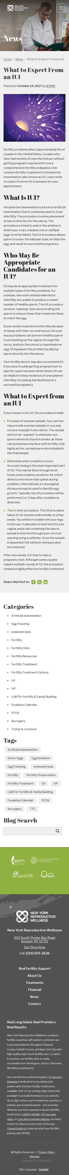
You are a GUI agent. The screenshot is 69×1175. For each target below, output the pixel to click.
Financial (34, 990)
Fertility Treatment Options (30, 672)
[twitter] (39, 582)
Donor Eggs (15, 758)
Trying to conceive (24, 729)
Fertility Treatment (24, 664)
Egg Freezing (20, 624)
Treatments (35, 983)
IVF (13, 688)
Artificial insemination (26, 615)
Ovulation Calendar (24, 705)
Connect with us (16, 1128)
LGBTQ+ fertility (31, 1114)
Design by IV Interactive (36, 1160)
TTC (32, 809)
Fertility (16, 640)
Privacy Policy (46, 1152)
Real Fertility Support (34, 968)
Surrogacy (18, 721)
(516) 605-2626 (38, 953)
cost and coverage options (33, 1119)
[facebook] (33, 582)
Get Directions (34, 947)
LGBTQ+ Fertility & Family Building (34, 696)
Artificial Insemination (23, 749)
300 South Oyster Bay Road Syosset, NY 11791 (34, 939)
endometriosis (21, 632)
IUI (13, 680)
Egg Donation (40, 758)
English (43, 1169)
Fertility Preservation (41, 775)
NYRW (50, 86)
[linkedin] (45, 582)
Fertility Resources (24, 656)
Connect (45, 8)
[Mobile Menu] (61, 8)
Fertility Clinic (20, 648)
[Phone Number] (50, 8)
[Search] (61, 832)
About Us (34, 975)
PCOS (15, 713)
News (34, 997)
